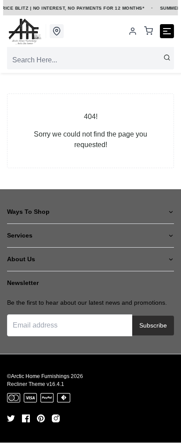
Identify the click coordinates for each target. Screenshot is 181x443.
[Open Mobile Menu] (167, 31)
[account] (132, 31)
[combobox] (90, 60)
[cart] (148, 31)
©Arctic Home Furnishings (38, 376)
